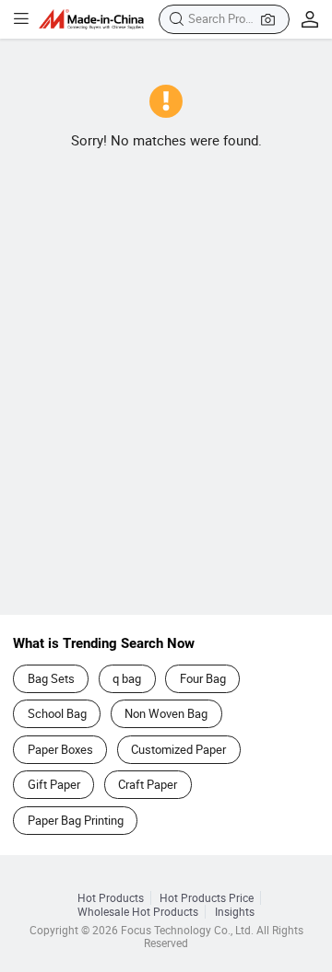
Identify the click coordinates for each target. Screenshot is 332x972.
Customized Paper (178, 749)
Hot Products (110, 898)
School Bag (57, 713)
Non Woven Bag (166, 713)
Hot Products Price (207, 898)
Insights (235, 912)
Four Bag (203, 678)
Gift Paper (54, 784)
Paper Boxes (60, 749)
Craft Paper (147, 784)
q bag (127, 678)
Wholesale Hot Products (137, 912)
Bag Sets (51, 678)
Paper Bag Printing (76, 820)
